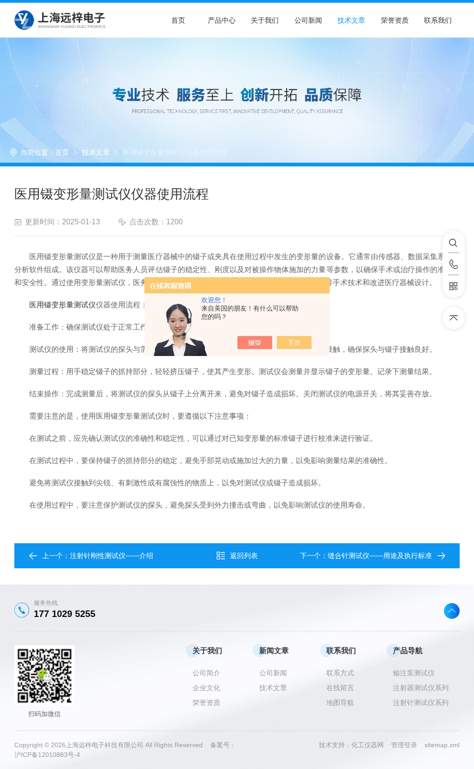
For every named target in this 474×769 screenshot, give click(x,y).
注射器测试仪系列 (421, 688)
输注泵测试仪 (414, 673)
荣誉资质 (395, 20)
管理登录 (404, 745)
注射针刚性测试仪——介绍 (111, 555)
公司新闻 (308, 20)
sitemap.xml (442, 745)
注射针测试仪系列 (421, 702)
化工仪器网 (371, 745)
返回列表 (244, 555)
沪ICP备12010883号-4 (47, 754)
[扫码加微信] (454, 286)
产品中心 (222, 20)
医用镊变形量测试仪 (62, 305)
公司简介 (206, 673)
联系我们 (438, 20)
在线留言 (340, 688)
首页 (178, 20)
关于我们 (265, 20)
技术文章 (351, 20)
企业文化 (206, 688)
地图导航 (340, 702)
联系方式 (340, 673)
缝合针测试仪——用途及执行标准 (380, 555)
